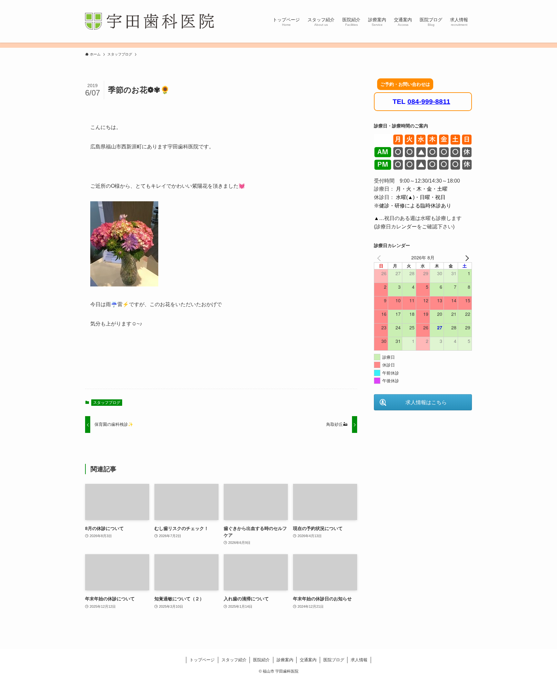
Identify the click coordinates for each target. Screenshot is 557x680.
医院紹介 (261, 659)
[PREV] (380, 257)
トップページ (202, 659)
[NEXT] (466, 257)
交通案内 (308, 659)
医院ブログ (333, 659)
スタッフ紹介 (234, 659)
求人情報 (359, 659)
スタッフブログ (106, 402)
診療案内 (285, 659)
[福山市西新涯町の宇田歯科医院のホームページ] (149, 21)
